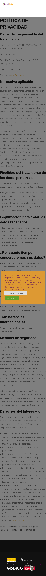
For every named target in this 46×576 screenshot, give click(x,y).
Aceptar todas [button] (12, 298)
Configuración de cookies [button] (15, 293)
